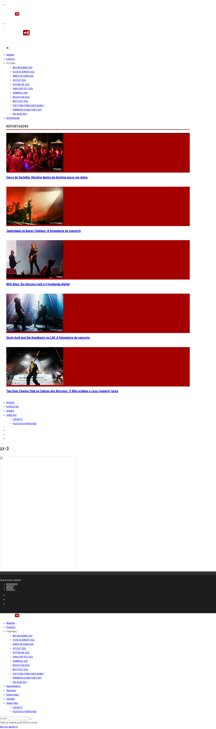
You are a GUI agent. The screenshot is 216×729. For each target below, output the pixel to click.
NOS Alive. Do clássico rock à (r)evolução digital (38, 284)
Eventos (10, 59)
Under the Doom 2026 (23, 76)
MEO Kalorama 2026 (22, 67)
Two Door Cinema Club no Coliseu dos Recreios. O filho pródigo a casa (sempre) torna (62, 391)
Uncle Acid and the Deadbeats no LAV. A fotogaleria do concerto (48, 338)
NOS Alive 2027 (20, 114)
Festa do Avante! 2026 (23, 72)
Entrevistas (12, 406)
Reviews (10, 402)
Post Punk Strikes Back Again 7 (28, 105)
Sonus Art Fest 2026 (23, 88)
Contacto (17, 419)
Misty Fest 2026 (20, 101)
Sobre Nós (11, 415)
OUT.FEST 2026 (19, 80)
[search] (31, 719)
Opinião (10, 411)
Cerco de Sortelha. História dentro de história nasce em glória (47, 177)
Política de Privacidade (25, 423)
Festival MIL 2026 (21, 84)
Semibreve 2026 (20, 93)
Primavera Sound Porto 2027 (27, 110)
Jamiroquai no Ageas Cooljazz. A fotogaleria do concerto (43, 231)
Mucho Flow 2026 (21, 97)
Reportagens (13, 118)
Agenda (10, 55)
